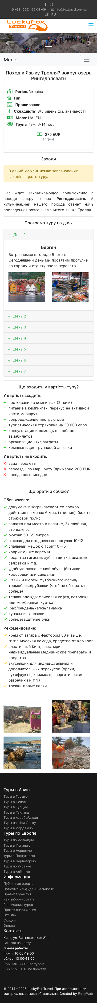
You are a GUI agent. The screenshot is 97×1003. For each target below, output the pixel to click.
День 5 (19, 349)
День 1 (18, 234)
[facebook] (45, 4)
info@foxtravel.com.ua (71, 9)
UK (47, 14)
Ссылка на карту (17, 943)
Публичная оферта (18, 883)
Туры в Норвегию (18, 850)
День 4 (19, 338)
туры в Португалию (19, 856)
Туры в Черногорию (20, 861)
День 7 (19, 371)
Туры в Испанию (17, 845)
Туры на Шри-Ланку (20, 823)
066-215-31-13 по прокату (25, 969)
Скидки (10, 920)
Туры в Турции (16, 807)
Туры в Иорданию (18, 828)
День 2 (19, 316)
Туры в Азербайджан (21, 817)
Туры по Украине (17, 866)
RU (53, 14)
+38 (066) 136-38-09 (30, 9)
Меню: (11, 60)
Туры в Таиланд (16, 812)
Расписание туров (18, 905)
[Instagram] (51, 4)
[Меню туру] (86, 59)
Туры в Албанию (17, 872)
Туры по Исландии (19, 840)
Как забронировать (19, 899)
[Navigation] (91, 26)
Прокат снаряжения (20, 910)
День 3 (19, 327)
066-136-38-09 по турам (24, 964)
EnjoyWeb (85, 994)
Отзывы (10, 915)
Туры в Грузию (16, 796)
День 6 (19, 360)
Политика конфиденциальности (29, 889)
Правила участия (17, 894)
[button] (7, 43)
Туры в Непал (15, 802)
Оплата (9, 925)
